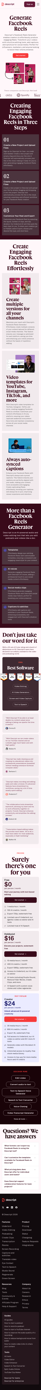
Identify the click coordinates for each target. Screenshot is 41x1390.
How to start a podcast (13, 1323)
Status (25, 1234)
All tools (7, 1356)
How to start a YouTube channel (17, 1329)
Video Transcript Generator (20, 1113)
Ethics (25, 1300)
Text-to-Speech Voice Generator (20, 1092)
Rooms (5, 1245)
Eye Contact (7, 1263)
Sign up (30, 4)
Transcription (8, 1241)
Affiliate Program (10, 1302)
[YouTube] (7, 1207)
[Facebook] (16, 1207)
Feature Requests (30, 1241)
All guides (8, 1320)
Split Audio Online (12, 1369)
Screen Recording (10, 1249)
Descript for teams (12, 1378)
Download (26, 1230)
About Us (26, 1288)
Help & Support (9, 1306)
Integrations (27, 1245)
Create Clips (8, 1238)
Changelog (27, 1238)
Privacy (25, 1304)
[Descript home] (20, 1200)
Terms (25, 1307)
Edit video (20, 1078)
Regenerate (7, 1274)
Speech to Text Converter (20, 1100)
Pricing (25, 1226)
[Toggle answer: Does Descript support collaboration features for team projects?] (35, 1181)
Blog (4, 1288)
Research (26, 1296)
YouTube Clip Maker (12, 1372)
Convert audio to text (20, 1084)
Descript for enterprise (14, 1381)
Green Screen (8, 1278)
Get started (19, 900)
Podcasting (7, 1234)
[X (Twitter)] (3, 1207)
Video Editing (8, 1230)
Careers (25, 1292)
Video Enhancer (10, 1363)
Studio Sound (8, 1271)
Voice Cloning (20, 1106)
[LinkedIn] (12, 1207)
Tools (4, 1292)
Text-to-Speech (9, 1267)
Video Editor (9, 1359)
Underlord (6, 1226)
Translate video (9, 1259)
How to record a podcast (14, 1326)
